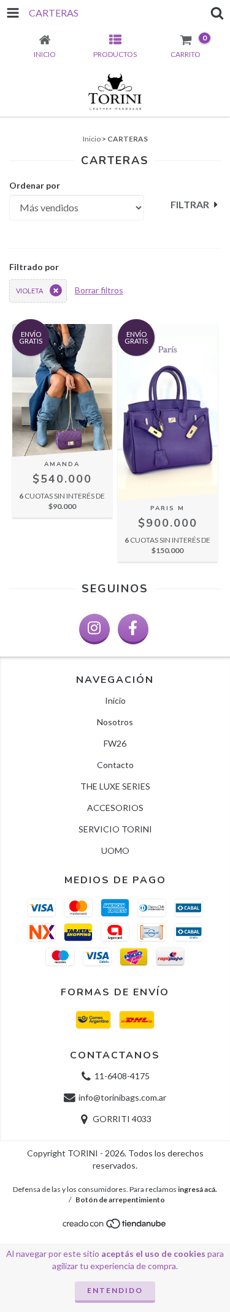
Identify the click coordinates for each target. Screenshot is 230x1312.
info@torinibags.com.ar (122, 1097)
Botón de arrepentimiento (120, 1199)
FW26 (115, 743)
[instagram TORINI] (94, 629)
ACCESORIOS (115, 807)
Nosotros (115, 722)
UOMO (115, 850)
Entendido (115, 1290)
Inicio (92, 138)
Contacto (115, 765)
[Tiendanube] (115, 1226)
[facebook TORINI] (133, 629)
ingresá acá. (197, 1189)
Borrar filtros (99, 290)
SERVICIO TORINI (115, 829)
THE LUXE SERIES (115, 786)
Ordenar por (34, 185)
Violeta (29, 291)
